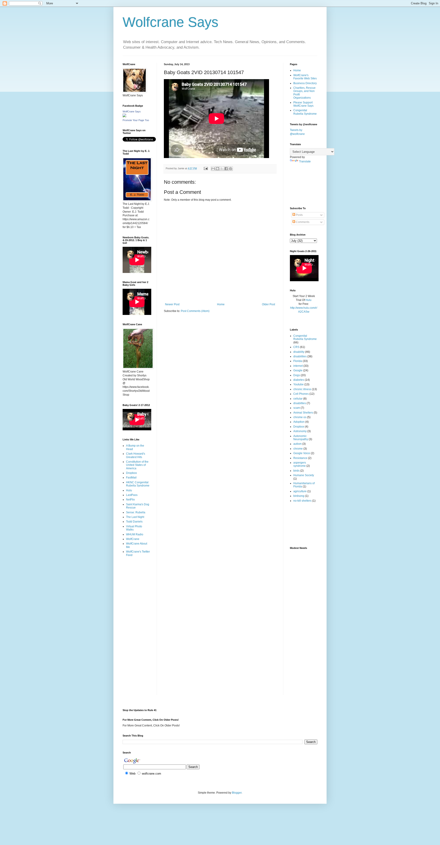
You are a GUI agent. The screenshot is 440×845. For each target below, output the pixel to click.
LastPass (132, 495)
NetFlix (130, 499)
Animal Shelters (303, 412)
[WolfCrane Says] (124, 116)
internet (298, 365)
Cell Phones (301, 393)
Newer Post (172, 304)
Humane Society (303, 475)
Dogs (296, 375)
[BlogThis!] (217, 168)
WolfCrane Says (132, 111)
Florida (297, 361)
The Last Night (135, 517)
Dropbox (131, 473)
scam (296, 407)
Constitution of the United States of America (137, 465)
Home (221, 304)
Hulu (129, 490)
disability (298, 351)
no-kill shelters (302, 500)
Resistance (300, 458)
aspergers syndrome (299, 464)
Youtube (298, 384)
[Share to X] (222, 168)
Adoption (299, 421)
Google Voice (301, 453)
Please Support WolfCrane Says (303, 104)
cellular (297, 398)
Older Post (268, 304)
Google (297, 370)
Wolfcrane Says (170, 22)
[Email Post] (206, 168)
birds (296, 470)
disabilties (299, 403)
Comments (302, 222)
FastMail (131, 477)
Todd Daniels (134, 521)
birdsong (298, 496)
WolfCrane (132, 539)
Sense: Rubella (135, 512)
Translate (305, 161)
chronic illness (302, 389)
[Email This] (213, 168)
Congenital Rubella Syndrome (305, 112)
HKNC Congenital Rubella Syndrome (137, 484)
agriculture (300, 491)
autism (297, 443)
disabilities (300, 356)
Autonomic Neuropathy (300, 437)
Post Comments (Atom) (195, 311)
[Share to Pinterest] (230, 168)
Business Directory (305, 83)
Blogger (237, 792)
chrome (298, 448)
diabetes (298, 379)
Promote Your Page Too (136, 120)
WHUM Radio (134, 534)
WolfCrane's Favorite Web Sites (305, 77)
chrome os (299, 417)
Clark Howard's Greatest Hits (135, 455)
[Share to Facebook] (226, 168)
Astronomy (300, 431)
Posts (299, 215)
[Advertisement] (137, 578)
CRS (296, 347)
